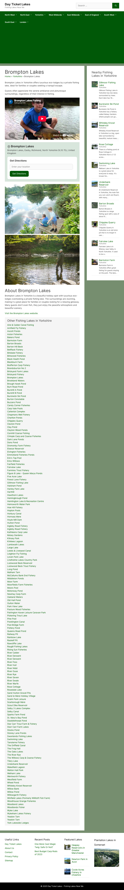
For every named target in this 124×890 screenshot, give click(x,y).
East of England (92, 15)
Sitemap (9, 860)
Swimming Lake (15, 739)
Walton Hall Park (15, 770)
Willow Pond (13, 792)
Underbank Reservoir (17, 764)
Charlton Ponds (14, 418)
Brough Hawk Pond (16, 384)
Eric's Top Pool (14, 458)
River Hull (11, 665)
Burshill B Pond (14, 393)
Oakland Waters (15, 597)
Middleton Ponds (15, 578)
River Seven (13, 677)
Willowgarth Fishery (16, 795)
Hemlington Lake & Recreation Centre (25, 501)
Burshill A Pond (14, 390)
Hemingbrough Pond (17, 498)
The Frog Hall (13, 748)
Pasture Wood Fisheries (18, 609)
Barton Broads (14, 343)
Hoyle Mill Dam (14, 520)
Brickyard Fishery (15, 374)
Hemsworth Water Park (18, 504)
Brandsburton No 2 (16, 368)
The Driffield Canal (16, 745)
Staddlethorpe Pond (17, 721)
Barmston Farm (14, 340)
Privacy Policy (11, 856)
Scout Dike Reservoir (17, 705)
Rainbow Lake (14, 637)
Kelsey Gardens (15, 535)
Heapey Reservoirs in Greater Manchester (78, 849)
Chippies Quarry (15, 421)
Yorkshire (39, 15)
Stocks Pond (13, 730)
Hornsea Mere (14, 516)
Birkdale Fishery (15, 353)
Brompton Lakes (15, 377)
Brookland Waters (15, 380)
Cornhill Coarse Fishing (18, 433)
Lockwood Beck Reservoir (19, 563)
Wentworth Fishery (16, 776)
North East (25, 15)
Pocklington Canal (16, 622)
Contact (8, 852)
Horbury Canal (14, 513)
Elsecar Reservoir (15, 448)
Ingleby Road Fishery (17, 526)
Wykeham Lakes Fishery (19, 813)
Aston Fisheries (14, 334)
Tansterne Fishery (16, 742)
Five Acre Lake (14, 476)
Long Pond (12, 569)
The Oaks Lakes (15, 751)
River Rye (11, 674)
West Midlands (55, 15)
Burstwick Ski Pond (16, 396)
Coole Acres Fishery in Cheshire (78, 872)
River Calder (13, 652)
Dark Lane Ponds (15, 439)
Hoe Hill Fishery (15, 507)
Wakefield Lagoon (16, 767)
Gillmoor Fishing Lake (17, 482)
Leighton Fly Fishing (17, 554)
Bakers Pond (13, 337)
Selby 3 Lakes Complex (18, 708)
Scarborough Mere (16, 702)
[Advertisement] (62, 45)
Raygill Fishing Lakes (17, 646)
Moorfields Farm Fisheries (20, 584)
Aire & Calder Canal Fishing (20, 325)
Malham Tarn (13, 572)
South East (9, 22)
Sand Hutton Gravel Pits (19, 693)
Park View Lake (14, 606)
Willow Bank (13, 789)
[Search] (115, 6)
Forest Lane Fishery (16, 479)
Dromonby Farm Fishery (19, 445)
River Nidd (12, 668)
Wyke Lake (12, 810)
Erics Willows (13, 461)
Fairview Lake (14, 467)
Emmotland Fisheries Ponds (20, 455)
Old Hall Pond (14, 600)
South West (109, 15)
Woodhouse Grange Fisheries (21, 801)
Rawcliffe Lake (14, 643)
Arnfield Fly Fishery (16, 328)
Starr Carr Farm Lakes (18, 727)
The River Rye (14, 755)
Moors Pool (12, 588)
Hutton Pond (13, 523)
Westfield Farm (14, 779)
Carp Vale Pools (15, 408)
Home (8, 76)
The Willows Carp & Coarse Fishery (24, 758)
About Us (9, 848)
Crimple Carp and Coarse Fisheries (24, 436)
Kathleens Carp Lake (17, 532)
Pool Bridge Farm (15, 625)
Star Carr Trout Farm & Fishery (22, 724)
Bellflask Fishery (15, 349)
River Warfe (13, 683)
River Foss (12, 662)
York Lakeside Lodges (18, 823)
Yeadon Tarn (13, 816)
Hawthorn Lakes (15, 495)
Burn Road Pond (15, 387)
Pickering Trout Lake (17, 615)
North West (10, 15)
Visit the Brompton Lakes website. (21, 313)
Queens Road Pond (16, 631)
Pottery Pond (13, 628)
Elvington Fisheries (16, 452)
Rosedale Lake (14, 690)
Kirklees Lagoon (15, 541)
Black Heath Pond (16, 359)
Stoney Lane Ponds (16, 733)
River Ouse (12, 671)
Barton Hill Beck (15, 346)
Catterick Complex (16, 411)
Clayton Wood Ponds (17, 430)
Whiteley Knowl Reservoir (19, 786)
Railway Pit (12, 634)
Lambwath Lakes (15, 544)
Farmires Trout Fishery (18, 470)
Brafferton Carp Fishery (18, 365)
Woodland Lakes (15, 804)
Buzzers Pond (14, 402)
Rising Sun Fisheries (17, 649)
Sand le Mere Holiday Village (21, 696)
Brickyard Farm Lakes (17, 371)
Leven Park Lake (15, 557)
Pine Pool (11, 619)
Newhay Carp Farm (16, 594)
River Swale (13, 680)
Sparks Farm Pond (16, 714)
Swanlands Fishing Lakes (19, 736)
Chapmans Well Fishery (18, 414)
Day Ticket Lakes (17, 4)
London (23, 22)
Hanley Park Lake (15, 489)
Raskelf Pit (12, 640)
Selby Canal (13, 711)
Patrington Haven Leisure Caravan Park (26, 612)
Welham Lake (13, 773)
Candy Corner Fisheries (18, 405)
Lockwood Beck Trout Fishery (21, 566)
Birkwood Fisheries (16, 356)
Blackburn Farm (15, 362)
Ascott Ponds (13, 331)
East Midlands (73, 15)
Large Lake (12, 547)
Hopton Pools (13, 510)
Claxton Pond (13, 424)
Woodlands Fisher (16, 807)
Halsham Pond (14, 486)
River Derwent (14, 656)
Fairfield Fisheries (16, 464)
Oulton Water (13, 603)
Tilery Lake (12, 761)
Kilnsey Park (13, 538)
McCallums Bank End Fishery (21, 575)
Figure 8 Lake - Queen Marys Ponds (24, 473)
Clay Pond (12, 427)
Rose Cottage (13, 687)
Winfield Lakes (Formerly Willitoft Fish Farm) (28, 798)
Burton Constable (15, 399)
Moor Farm (12, 581)
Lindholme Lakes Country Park (22, 560)
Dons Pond (12, 442)
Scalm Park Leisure (16, 699)
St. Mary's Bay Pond (17, 717)
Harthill (10, 492)
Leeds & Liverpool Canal (19, 551)
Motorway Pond (15, 591)
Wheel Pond (13, 782)
